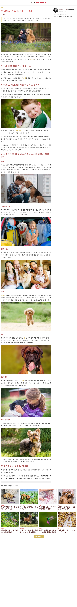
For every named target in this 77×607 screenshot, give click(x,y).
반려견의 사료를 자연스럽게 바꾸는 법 (66, 531)
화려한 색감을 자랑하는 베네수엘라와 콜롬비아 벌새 (48, 531)
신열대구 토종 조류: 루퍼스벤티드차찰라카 (9, 531)
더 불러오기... (38, 536)
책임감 (24, 78)
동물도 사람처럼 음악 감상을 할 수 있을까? (66, 508)
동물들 (2, 505)
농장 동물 (22, 528)
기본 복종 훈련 (18, 130)
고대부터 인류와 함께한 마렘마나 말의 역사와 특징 (29, 531)
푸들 (2, 295)
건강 (40, 505)
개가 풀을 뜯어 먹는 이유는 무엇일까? (29, 508)
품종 (2, 7)
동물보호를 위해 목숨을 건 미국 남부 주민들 (10, 508)
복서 (24, 338)
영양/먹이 (22, 505)
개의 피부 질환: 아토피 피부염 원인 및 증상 (47, 508)
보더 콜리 (21, 380)
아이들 (32, 59)
